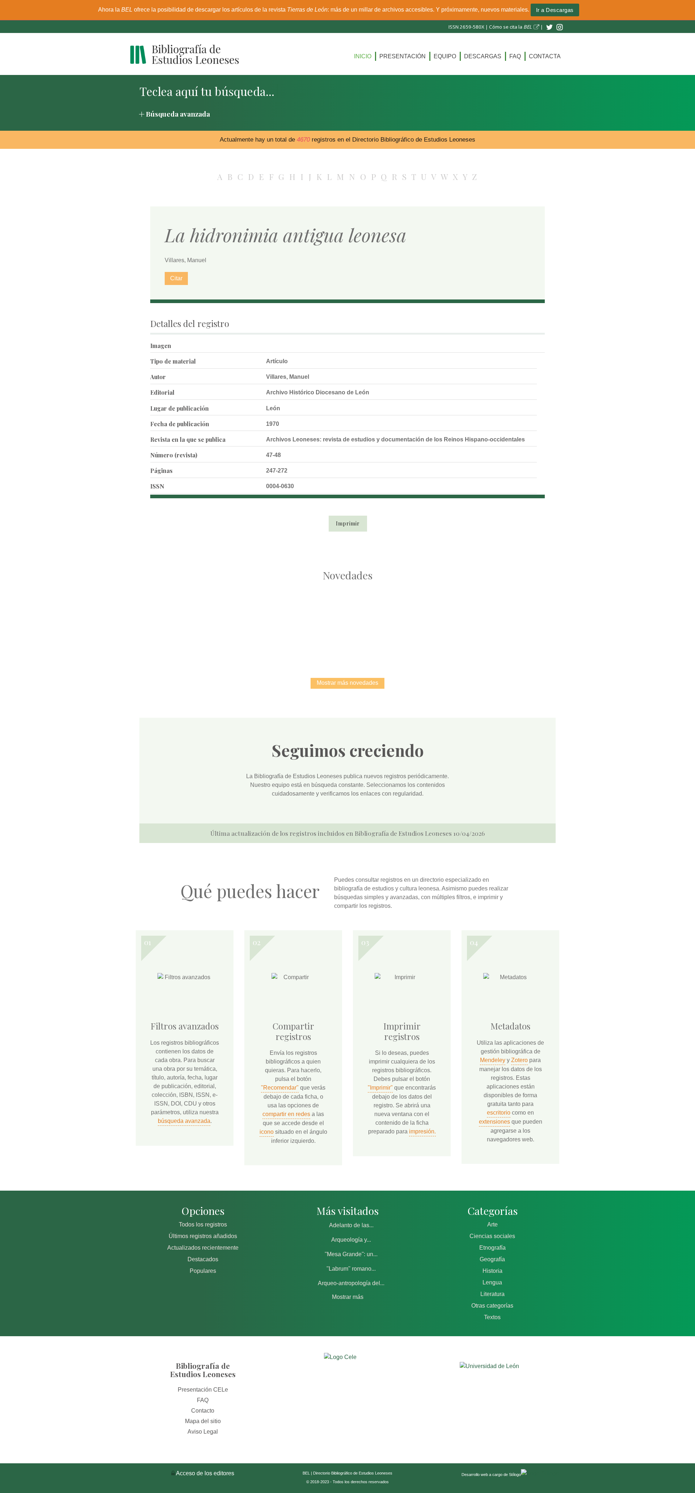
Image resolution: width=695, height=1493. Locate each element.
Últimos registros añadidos (203, 1236)
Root (208, 634)
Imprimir (348, 523)
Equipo (445, 56)
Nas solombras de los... (424, 622)
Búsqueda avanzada (178, 113)
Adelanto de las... (351, 1225)
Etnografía (492, 1248)
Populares (203, 1271)
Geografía (492, 1259)
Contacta (545, 56)
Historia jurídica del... (347, 622)
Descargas (482, 56)
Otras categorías (492, 1306)
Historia (492, 1271)
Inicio (362, 56)
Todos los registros (203, 1224)
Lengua (492, 1282)
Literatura (492, 1294)
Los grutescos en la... (272, 622)
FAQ (515, 56)
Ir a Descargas (555, 10)
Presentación (402, 56)
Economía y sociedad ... (499, 622)
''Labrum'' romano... (351, 1269)
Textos (492, 1317)
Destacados (203, 1259)
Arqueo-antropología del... (351, 1283)
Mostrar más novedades (347, 683)
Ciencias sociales (492, 1236)
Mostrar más (347, 1297)
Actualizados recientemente (203, 1248)
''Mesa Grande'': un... (351, 1254)
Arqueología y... (351, 1240)
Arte (492, 1224)
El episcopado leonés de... (195, 622)
